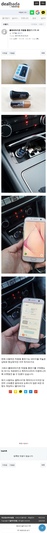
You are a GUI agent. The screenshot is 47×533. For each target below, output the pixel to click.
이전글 (4, 53)
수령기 (5, 24)
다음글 (12, 53)
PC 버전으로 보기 (23, 530)
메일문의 (31, 518)
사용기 (41, 24)
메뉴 (43, 3)
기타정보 (34, 24)
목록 (43, 53)
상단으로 (42, 521)
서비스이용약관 (20, 518)
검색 (36, 3)
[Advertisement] (23, 418)
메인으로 (42, 518)
